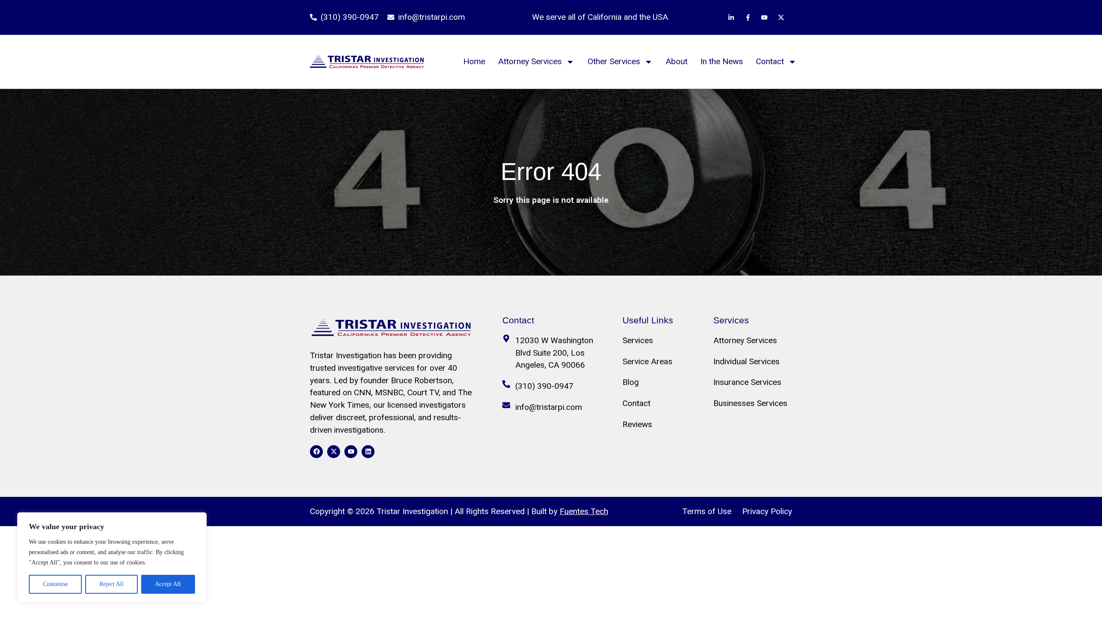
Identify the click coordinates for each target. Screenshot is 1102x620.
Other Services (614, 61)
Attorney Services (530, 61)
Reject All (111, 584)
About (676, 61)
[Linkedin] (368, 451)
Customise (55, 584)
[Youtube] (350, 451)
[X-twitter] (333, 451)
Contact (770, 61)
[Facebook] (316, 451)
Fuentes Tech (584, 511)
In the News (721, 61)
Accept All (168, 584)
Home (474, 61)
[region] (112, 557)
